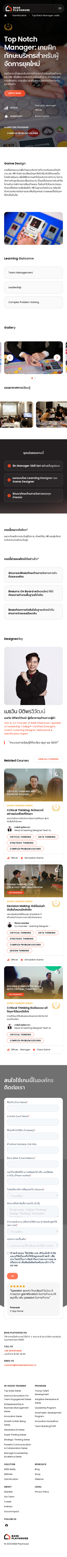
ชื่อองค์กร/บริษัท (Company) (21, 1130)
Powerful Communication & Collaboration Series (17, 1446)
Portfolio (8, 1506)
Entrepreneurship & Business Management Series (16, 1408)
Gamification (19, 15)
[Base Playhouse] (18, 8)
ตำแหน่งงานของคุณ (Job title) (21, 1144)
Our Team (9, 1496)
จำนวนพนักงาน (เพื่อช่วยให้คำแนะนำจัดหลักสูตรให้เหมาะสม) (32, 1224)
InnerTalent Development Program (48, 1414)
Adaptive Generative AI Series (47, 1401)
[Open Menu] (60, 8)
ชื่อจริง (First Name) (17, 1102)
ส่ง (12, 1276)
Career (7, 1501)
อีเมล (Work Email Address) (21, 1158)
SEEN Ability (10, 1469)
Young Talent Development (42, 1392)
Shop (37, 1474)
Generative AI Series (14, 1429)
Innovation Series (13, 1416)
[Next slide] (57, 357)
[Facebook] (6, 1525)
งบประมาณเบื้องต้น (16, 1239)
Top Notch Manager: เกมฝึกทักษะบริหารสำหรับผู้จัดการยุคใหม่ (46, 15)
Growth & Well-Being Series (15, 1423)
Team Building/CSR (45, 1426)
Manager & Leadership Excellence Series (16, 1455)
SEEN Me (8, 1474)
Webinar (39, 1479)
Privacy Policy (42, 1491)
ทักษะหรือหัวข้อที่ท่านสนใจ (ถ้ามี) (23, 1203)
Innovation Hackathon (46, 1421)
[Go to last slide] (10, 357)
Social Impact (11, 1511)
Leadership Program (45, 1407)
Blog (37, 1469)
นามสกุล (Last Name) (18, 1116)
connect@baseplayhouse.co (20, 1365)
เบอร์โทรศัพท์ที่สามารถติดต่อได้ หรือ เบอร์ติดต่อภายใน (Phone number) (30, 1174)
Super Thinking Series (15, 1434)
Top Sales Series (12, 1390)
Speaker (8, 1491)
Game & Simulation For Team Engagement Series (17, 1397)
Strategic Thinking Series (17, 1439)
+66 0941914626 (13, 1350)
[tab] (32, 378)
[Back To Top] (60, 1550)
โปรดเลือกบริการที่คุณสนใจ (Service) (25, 1189)
